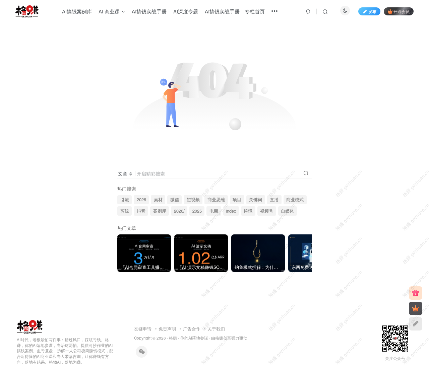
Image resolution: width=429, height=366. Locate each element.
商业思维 (216, 200)
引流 (124, 200)
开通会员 (401, 11)
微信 (174, 200)
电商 (213, 211)
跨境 (248, 211)
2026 (141, 200)
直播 (274, 200)
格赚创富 (223, 338)
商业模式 (295, 200)
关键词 (255, 200)
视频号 (266, 211)
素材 (158, 200)
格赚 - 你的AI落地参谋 (188, 338)
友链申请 (142, 328)
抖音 (141, 211)
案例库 (159, 211)
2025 (197, 211)
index (231, 211)
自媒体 (287, 211)
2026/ (179, 211)
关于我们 (216, 328)
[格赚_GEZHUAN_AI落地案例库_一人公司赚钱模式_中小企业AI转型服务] (30, 326)
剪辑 (124, 211)
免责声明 (167, 328)
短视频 (193, 200)
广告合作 (191, 328)
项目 (237, 200)
